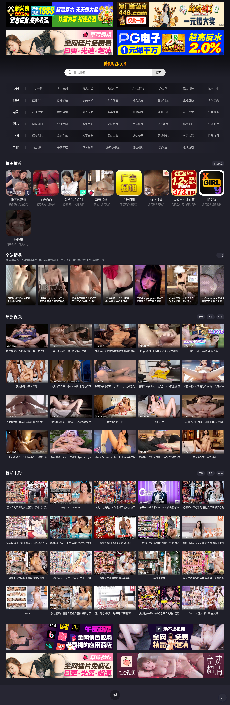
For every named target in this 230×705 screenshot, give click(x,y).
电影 (16, 112)
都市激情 (37, 136)
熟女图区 (188, 124)
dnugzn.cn (115, 64)
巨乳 (210, 316)
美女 (201, 316)
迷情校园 (138, 136)
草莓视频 (87, 147)
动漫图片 (112, 124)
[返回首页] (223, 698)
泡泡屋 (163, 147)
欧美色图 (87, 124)
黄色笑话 (188, 136)
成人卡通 (87, 112)
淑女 (210, 473)
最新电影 (14, 473)
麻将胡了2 (138, 88)
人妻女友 (87, 136)
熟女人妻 (138, 100)
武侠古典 (112, 136)
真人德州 (62, 88)
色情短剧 (188, 147)
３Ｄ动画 (112, 100)
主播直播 (188, 100)
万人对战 (87, 88)
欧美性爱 (112, 112)
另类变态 (213, 112)
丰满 (201, 473)
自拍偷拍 (62, 100)
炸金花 (163, 88)
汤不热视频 (113, 147)
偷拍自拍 (62, 112)
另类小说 (163, 136)
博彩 (16, 88)
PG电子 (37, 88)
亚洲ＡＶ (37, 100)
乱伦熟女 (188, 112)
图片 (16, 124)
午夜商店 (62, 147)
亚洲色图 (62, 124)
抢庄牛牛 (213, 88)
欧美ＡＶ (87, 100)
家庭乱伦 (62, 136)
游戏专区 (112, 88)
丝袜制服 (163, 100)
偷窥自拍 (37, 124)
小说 (16, 135)
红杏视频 (138, 147)
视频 (16, 100)
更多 (220, 316)
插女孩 (37, 147)
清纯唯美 (163, 124)
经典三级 (163, 112)
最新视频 (14, 316)
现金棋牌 (188, 88)
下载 (220, 255)
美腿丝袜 (138, 124)
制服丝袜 (138, 112)
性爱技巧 (213, 136)
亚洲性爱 (37, 112)
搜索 (158, 72)
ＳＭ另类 (213, 100)
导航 (16, 147)
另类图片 (213, 124)
